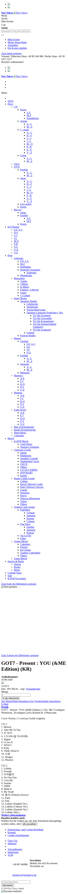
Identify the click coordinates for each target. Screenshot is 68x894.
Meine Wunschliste (17, 42)
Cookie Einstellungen (18, 835)
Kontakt (12, 832)
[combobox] (16, 31)
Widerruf (12, 843)
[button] (15, 701)
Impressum (13, 852)
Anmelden (13, 45)
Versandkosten (33, 689)
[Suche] (2, 34)
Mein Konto (14, 39)
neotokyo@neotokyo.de (24, 875)
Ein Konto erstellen (17, 48)
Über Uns (12, 840)
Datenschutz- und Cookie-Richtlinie (25, 829)
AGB (10, 855)
